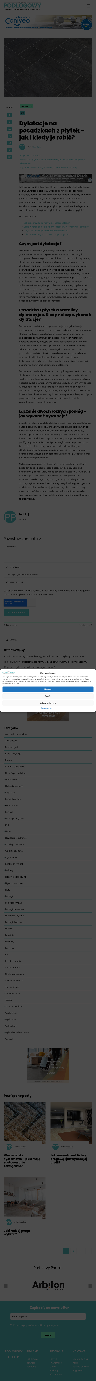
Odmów (48, 696)
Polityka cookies (46, 708)
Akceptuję (48, 689)
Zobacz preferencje (48, 703)
